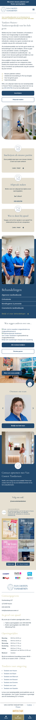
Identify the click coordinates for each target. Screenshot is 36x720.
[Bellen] (30, 716)
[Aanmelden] (18, 716)
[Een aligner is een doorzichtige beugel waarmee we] (26, 550)
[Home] (6, 716)
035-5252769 (8, 88)
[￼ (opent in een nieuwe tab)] (18, 712)
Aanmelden (18, 718)
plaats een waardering (26, 339)
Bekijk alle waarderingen (9, 339)
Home (6, 718)
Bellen (30, 718)
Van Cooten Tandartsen (9, 335)
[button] (33, 9)
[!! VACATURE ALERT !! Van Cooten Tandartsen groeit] (26, 528)
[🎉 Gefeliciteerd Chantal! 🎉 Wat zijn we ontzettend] (10, 528)
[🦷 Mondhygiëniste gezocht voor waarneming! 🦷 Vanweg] (10, 550)
